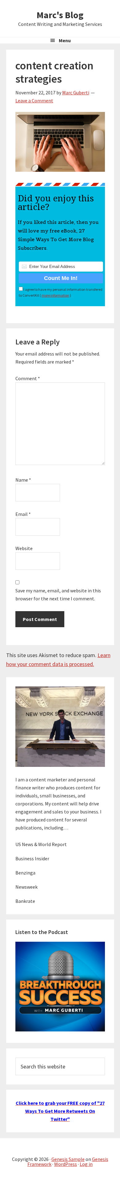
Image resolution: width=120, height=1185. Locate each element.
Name (23, 480)
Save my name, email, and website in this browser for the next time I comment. (58, 594)
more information (55, 295)
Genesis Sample (68, 1159)
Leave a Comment (34, 100)
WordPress (65, 1164)
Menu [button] (65, 40)
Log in (86, 1164)
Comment (27, 378)
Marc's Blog (60, 15)
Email (23, 514)
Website (24, 548)
